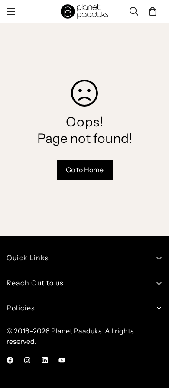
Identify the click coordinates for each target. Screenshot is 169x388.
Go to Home (85, 169)
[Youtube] (61, 360)
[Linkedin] (44, 360)
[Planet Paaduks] (84, 11)
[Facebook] (9, 360)
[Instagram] (27, 360)
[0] (152, 11)
